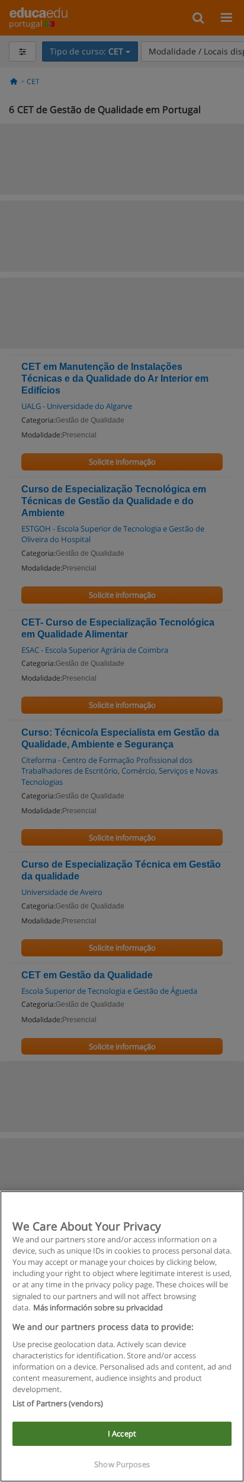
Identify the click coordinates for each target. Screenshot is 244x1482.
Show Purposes (122, 1464)
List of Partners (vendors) (57, 1403)
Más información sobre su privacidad (98, 1307)
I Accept (122, 1433)
